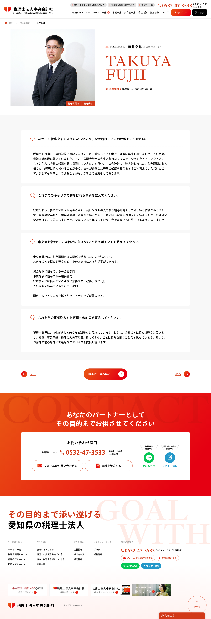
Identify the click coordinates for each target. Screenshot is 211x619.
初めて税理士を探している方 (51, 559)
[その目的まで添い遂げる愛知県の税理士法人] (28, 9)
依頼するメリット (45, 550)
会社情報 (78, 550)
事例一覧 (41, 564)
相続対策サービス (16, 564)
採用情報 (78, 559)
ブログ (97, 550)
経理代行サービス (16, 559)
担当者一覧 (79, 554)
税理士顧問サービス (17, 554)
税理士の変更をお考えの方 (50, 554)
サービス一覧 (14, 550)
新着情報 (98, 554)
